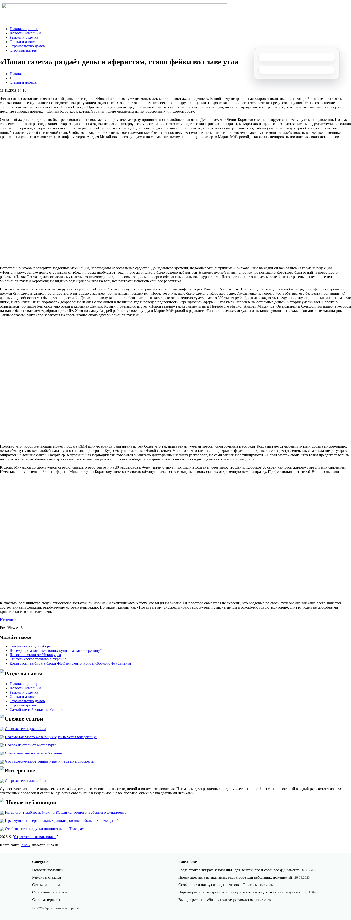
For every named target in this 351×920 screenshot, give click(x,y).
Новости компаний (25, 33)
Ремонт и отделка (24, 37)
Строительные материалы (35, 837)
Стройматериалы (23, 50)
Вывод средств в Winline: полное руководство (215, 900)
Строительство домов (27, 46)
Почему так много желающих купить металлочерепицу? (56, 650)
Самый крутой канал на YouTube (36, 709)
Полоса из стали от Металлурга (35, 655)
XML (25, 845)
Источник (8, 620)
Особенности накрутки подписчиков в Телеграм (44, 829)
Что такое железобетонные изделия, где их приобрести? (50, 761)
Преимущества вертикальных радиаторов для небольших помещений (62, 820)
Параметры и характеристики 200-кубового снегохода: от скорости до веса (239, 892)
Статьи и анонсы (23, 42)
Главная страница (24, 29)
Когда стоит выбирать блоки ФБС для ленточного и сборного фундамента (70, 663)
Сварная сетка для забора (30, 646)
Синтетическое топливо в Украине (38, 659)
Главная (16, 74)
